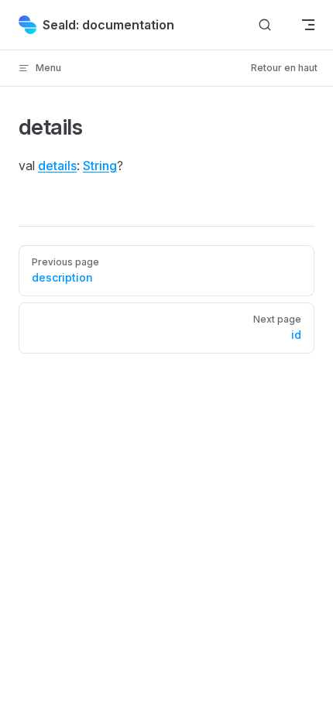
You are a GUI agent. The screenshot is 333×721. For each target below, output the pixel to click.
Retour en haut (284, 67)
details (57, 165)
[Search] (264, 25)
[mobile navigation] (308, 25)
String (100, 165)
